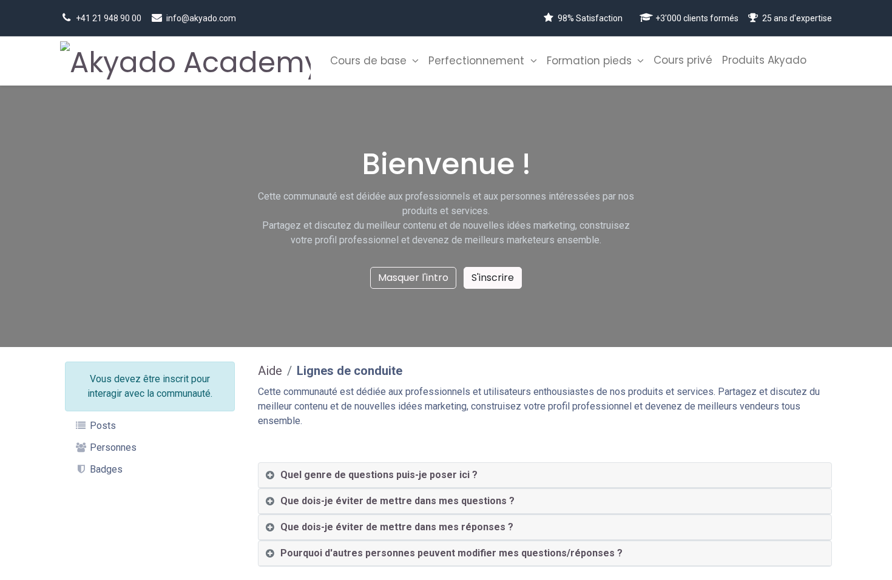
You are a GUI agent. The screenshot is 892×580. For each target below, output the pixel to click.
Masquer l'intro (413, 278)
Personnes (112, 447)
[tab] (545, 475)
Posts (101, 425)
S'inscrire (492, 278)
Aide (270, 370)
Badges (105, 469)
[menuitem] (374, 61)
